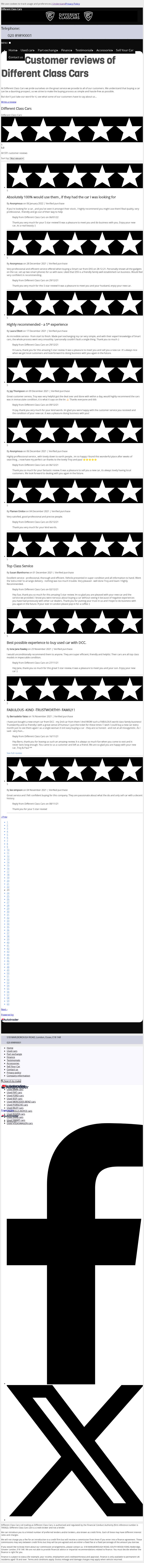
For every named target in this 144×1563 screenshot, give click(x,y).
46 (8, 960)
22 (8, 886)
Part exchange (14, 1054)
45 (8, 957)
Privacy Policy (73, 3)
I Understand (59, 3)
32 (8, 917)
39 (8, 939)
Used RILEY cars (15, 1107)
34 (8, 923)
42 (8, 948)
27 (8, 902)
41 (8, 945)
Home (10, 1047)
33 (8, 920)
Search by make (12, 1081)
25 (8, 896)
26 (8, 899)
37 (8, 933)
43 (8, 951)
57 (8, 994)
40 (8, 942)
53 (8, 982)
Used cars (12, 1051)
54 (8, 985)
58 (8, 997)
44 (8, 954)
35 (8, 927)
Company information (18, 1075)
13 (8, 859)
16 (8, 868)
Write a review (8, 102)
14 (8, 862)
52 (8, 979)
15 (8, 865)
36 (8, 930)
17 (8, 871)
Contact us (12, 1069)
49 (8, 970)
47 (8, 964)
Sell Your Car (13, 1066)
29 (8, 908)
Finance (11, 1057)
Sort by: (5, 158)
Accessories (13, 1063)
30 (8, 911)
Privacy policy (14, 1072)
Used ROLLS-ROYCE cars (19, 1111)
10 (8, 849)
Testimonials (13, 1060)
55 (8, 988)
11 (8, 853)
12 (8, 856)
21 (8, 883)
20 (8, 880)
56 (8, 991)
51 (8, 976)
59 (8, 1001)
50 (8, 973)
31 (8, 914)
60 (8, 1004)
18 (8, 874)
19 (8, 877)
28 (8, 905)
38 (8, 936)
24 (8, 893)
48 (8, 967)
